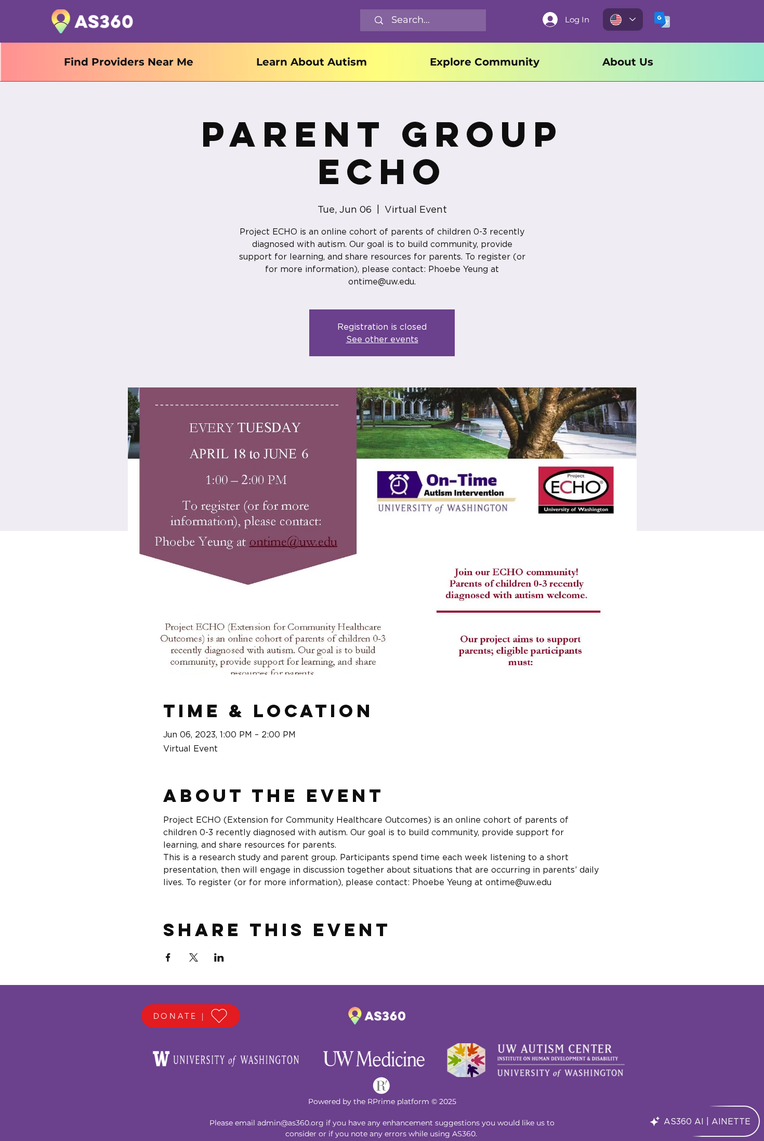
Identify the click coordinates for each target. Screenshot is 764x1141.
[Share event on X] (194, 957)
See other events (382, 339)
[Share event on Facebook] (168, 957)
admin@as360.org (290, 1122)
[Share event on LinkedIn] (219, 957)
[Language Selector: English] (623, 19)
